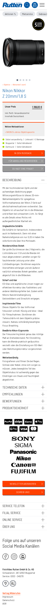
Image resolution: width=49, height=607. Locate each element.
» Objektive (6, 84)
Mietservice (27, 13)
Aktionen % (10, 13)
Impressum (7, 596)
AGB (4, 603)
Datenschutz (8, 600)
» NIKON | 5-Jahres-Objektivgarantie (19, 132)
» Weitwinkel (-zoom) (18, 84)
